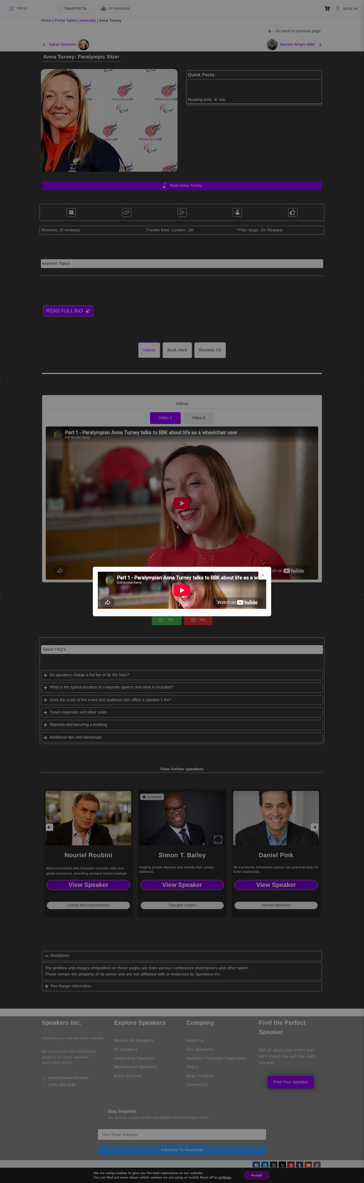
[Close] (262, 575)
